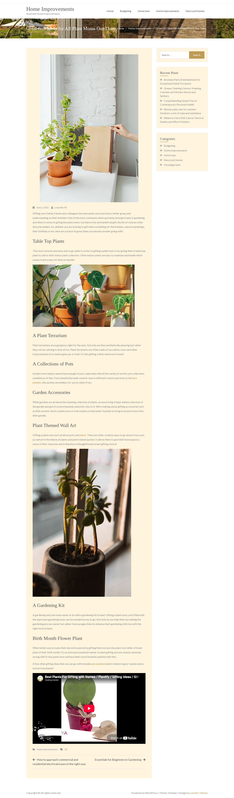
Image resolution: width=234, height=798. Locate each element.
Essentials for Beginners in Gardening (118, 759)
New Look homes (195, 10)
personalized (99, 663)
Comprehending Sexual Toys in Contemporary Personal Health (178, 102)
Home (110, 10)
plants (82, 435)
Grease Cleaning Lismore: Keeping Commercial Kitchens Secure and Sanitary (180, 92)
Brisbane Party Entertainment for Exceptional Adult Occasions (180, 81)
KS (66, 749)
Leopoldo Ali (60, 207)
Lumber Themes (199, 792)
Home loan (144, 10)
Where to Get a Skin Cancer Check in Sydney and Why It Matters (182, 119)
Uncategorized (172, 164)
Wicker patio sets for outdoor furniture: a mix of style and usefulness (180, 111)
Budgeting (125, 10)
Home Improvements (50, 9)
